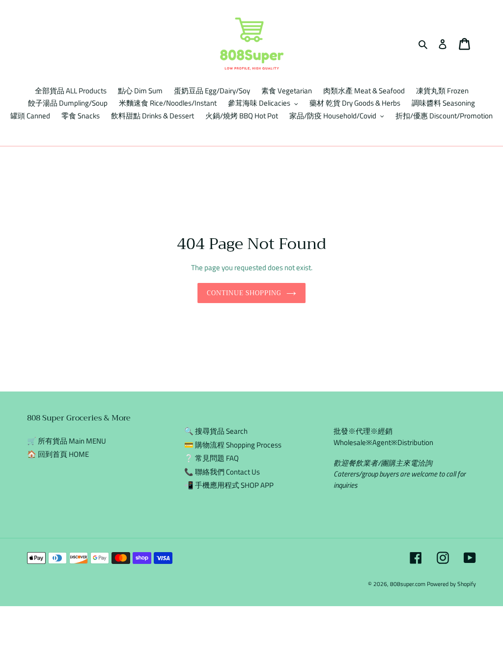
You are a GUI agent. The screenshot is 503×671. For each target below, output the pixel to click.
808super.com (407, 583)
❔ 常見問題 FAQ (211, 458)
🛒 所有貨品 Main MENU (66, 441)
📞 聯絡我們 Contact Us (222, 471)
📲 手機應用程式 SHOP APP (229, 485)
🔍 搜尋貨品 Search (216, 431)
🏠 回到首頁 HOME (58, 454)
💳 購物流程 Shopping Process (232, 444)
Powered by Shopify (451, 583)
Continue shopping (244, 293)
